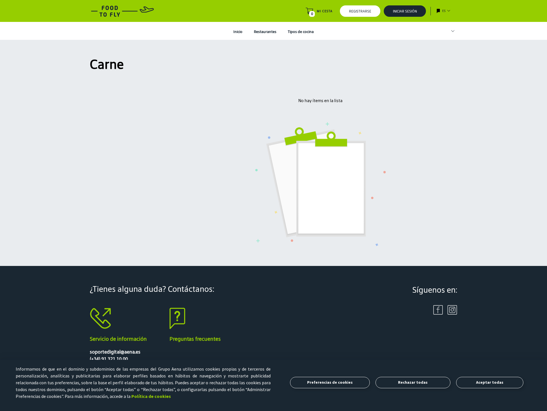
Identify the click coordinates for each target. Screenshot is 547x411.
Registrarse (360, 11)
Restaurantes (265, 31)
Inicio (237, 31)
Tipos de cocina (301, 31)
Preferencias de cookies (330, 382)
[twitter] (438, 309)
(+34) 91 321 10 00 (109, 359)
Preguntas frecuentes (195, 338)
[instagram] (452, 309)
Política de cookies (151, 396)
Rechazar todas (413, 382)
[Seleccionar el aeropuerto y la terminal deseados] (450, 31)
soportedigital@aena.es (115, 352)
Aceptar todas (489, 382)
